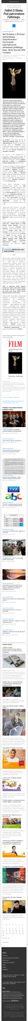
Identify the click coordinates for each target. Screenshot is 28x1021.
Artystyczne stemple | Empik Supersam (12, 778)
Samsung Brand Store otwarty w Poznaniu (12, 610)
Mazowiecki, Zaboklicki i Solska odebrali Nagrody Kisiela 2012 (12, 477)
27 (16, 933)
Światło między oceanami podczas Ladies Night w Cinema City (14, 801)
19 (13, 932)
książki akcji (20, 995)
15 (22, 930)
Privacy (4, 964)
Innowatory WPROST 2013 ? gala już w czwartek (14, 531)
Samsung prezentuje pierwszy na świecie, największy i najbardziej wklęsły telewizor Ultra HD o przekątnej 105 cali (12, 587)
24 (6, 933)
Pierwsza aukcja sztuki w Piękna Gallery (13, 706)
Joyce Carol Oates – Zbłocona (11, 397)
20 (16, 932)
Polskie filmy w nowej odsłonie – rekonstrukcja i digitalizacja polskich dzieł (13, 683)
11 (9, 930)
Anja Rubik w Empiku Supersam (13, 748)
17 (6, 932)
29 (23, 933)
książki (19, 993)
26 (13, 933)
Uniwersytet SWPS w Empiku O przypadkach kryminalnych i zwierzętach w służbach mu (13, 842)
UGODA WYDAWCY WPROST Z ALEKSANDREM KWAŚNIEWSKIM (12, 430)
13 (16, 930)
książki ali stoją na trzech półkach (9, 996)
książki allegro (17, 996)
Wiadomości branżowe (8, 31)
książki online (17, 998)
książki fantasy (12, 998)
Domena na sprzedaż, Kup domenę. (11, 958)
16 (3, 932)
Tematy (4, 967)
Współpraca (5, 969)
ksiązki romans (15, 993)
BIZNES (6, 991)
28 (19, 933)
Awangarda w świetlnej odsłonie (13, 866)
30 (3, 935)
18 (9, 932)
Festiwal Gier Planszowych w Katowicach (12, 815)
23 (3, 933)
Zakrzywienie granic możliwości (12, 440)
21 (19, 932)
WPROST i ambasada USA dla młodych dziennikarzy (14, 632)
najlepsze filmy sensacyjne (10, 976)
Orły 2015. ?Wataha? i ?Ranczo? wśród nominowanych (14, 621)
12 (12, 930)
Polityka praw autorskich (8, 962)
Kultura (15, 1000)
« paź (4, 942)
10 (6, 930)
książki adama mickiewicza (9, 995)
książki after (16, 995)
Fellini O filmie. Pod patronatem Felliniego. (14, 13)
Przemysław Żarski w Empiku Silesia (12, 898)
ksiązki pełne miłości (9, 993)
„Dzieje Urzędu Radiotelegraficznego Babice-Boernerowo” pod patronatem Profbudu (12, 650)
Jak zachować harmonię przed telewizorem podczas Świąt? (11, 450)
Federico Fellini (13, 992)
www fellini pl (6, 982)
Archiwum (5, 955)
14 (19, 930)
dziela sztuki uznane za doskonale (10, 975)
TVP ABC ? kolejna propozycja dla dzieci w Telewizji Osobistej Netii (12, 504)
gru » (7, 942)
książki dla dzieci (7, 998)
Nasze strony (6, 960)
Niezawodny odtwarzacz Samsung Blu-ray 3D (14, 599)
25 (9, 933)
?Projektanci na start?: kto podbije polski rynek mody (13, 558)
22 (22, 932)
